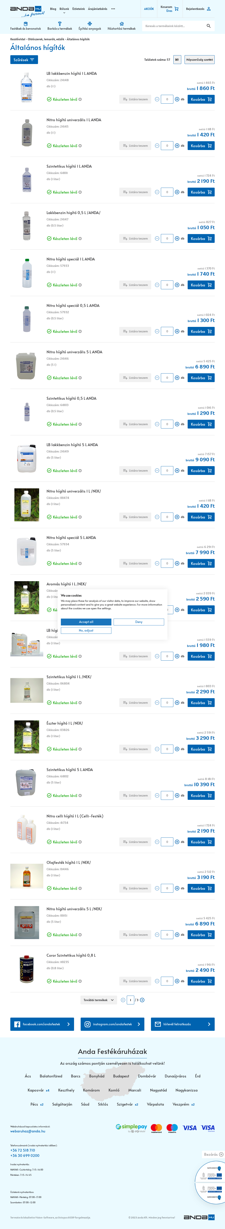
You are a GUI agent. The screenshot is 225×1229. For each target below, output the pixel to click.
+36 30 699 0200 (24, 1155)
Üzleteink (78, 9)
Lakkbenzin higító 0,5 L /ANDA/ (74, 212)
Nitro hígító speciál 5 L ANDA (71, 537)
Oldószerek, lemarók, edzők (46, 39)
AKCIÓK (149, 9)
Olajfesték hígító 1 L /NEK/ (69, 862)
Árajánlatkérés (97, 9)
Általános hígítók (78, 39)
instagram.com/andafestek (112, 1024)
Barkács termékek (59, 28)
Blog (53, 9)
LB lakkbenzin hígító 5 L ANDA (72, 444)
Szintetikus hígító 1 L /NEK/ (69, 676)
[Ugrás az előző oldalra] (123, 1000)
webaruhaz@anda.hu (27, 1130)
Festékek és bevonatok (25, 28)
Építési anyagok (90, 28)
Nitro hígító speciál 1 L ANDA (71, 259)
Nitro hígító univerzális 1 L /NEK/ (74, 491)
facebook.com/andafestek (41, 1024)
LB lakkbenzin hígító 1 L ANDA (72, 73)
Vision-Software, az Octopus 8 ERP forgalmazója (62, 1217)
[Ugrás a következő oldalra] (142, 1000)
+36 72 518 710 (22, 1150)
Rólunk (64, 9)
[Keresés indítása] (208, 26)
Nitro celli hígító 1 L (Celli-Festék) (75, 816)
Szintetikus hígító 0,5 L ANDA (71, 398)
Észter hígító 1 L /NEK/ (65, 723)
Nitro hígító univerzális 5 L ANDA (74, 351)
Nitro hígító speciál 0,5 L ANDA (73, 305)
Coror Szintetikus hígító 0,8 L (71, 955)
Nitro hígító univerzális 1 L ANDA (74, 119)
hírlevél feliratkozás (177, 1024)
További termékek (95, 1000)
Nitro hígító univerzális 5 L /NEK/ (74, 908)
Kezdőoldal (17, 39)
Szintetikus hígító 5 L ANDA (70, 769)
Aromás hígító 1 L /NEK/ (67, 583)
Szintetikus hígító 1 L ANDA (69, 166)
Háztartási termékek (122, 28)
